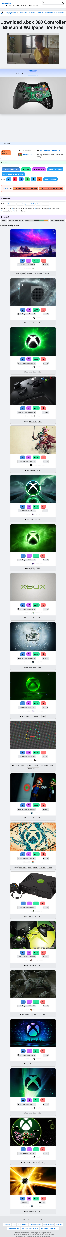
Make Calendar (55, 169)
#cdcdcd (31, 220)
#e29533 (46, 220)
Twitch (57, 209)
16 (37, 805)
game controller (30, 204)
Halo (10, 209)
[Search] (63, 2)
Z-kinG (38, 760)
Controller (31, 209)
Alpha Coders (6, 3)
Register (36, 5)
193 (36, 261)
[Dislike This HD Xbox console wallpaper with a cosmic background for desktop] (43, 310)
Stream (38, 209)
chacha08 (38, 662)
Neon (28, 1162)
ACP (6, 188)
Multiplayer (45, 209)
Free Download (11, 169)
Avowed (32, 470)
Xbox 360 (20, 204)
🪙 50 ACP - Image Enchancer (50, 188)
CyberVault (38, 563)
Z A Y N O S (38, 514)
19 (37, 408)
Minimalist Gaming (33, 768)
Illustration (42, 867)
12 (37, 457)
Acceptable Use (48, 1224)
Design (50, 867)
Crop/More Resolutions (13, 174)
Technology (38, 1064)
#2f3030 (36, 220)
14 (37, 703)
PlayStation (16, 209)
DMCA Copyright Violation (30, 1228)
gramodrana (38, 268)
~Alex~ (38, 416)
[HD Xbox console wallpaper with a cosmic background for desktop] (33, 306)
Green (38, 568)
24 (37, 310)
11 (37, 506)
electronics (45, 204)
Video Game (38, 273)
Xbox (38, 204)
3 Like (26, 169)
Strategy (16, 211)
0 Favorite (39, 169)
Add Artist (4, 153)
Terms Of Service (35, 1224)
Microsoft (29, 273)
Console (52, 209)
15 (37, 359)
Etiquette (59, 1224)
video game (11, 204)
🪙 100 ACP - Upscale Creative (25, 188)
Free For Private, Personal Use (49, 150)
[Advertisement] (33, 127)
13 (37, 605)
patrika (38, 318)
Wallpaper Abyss (11, 12)
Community (22, 5)
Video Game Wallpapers (27, 12)
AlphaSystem (38, 813)
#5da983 (41, 220)
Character (23, 211)
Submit (13, 5)
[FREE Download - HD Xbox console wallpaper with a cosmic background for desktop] (22, 310)
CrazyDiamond (38, 960)
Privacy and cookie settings (50, 1228)
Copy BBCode (50, 179)
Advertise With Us (13, 1228)
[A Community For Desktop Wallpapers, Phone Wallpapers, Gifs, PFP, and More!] (2, 12)
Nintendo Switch (7, 211)
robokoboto (27, 154)
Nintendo (23, 209)
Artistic (35, 867)
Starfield (46, 273)
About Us (7, 1224)
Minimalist (21, 765)
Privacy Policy (22, 1224)
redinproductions (38, 465)
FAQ (14, 1224)
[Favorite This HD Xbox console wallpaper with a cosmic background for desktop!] (28, 310)
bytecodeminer (38, 1009)
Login (30, 5)
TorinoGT (38, 613)
